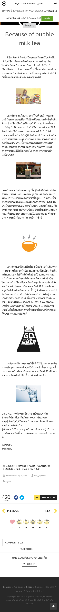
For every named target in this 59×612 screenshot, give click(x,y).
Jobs (39, 591)
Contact (30, 591)
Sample (39, 586)
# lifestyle (8, 469)
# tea (24, 469)
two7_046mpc (39, 3)
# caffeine (21, 466)
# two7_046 (33, 469)
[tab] (14, 542)
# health (31, 466)
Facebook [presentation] (27, 550)
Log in (31, 564)
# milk (17, 469)
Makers (11, 3)
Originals (18, 586)
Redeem (49, 586)
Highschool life (22, 3)
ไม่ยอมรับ (29, 25)
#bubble (10, 466)
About (19, 591)
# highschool (43, 466)
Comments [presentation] (14, 542)
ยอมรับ (47, 18)
